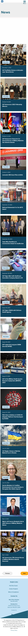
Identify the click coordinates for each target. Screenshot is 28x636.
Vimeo (16, 615)
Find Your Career (13, 585)
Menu (24, 3)
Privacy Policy (14, 630)
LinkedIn (12, 615)
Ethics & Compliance (13, 592)
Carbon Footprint (13, 589)
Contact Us (14, 610)
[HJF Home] (2, 1)
